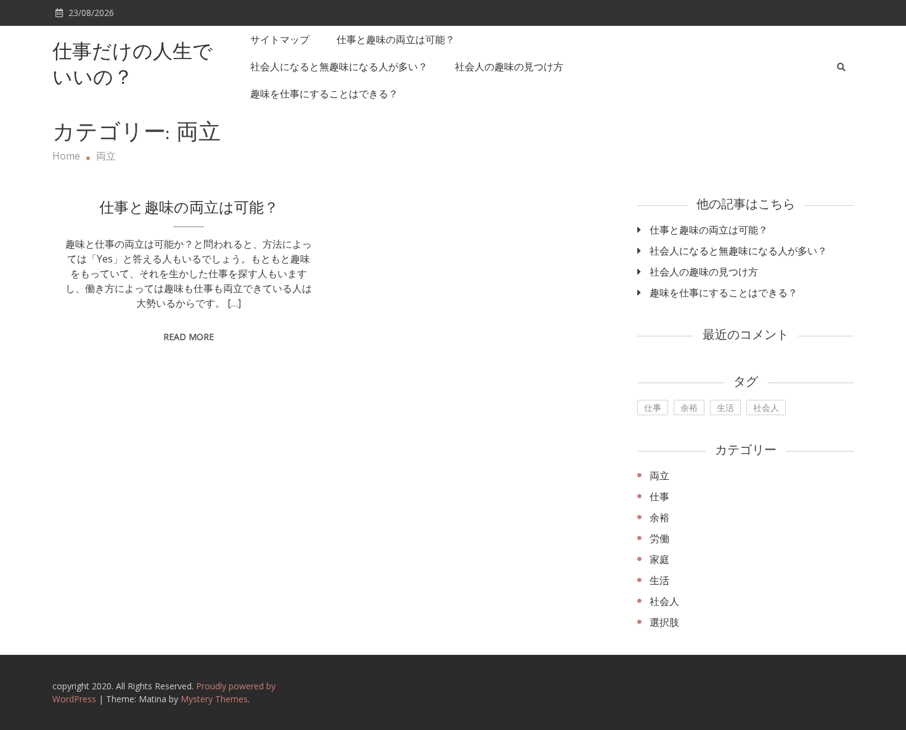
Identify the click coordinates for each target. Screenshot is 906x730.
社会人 (766, 407)
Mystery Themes (214, 699)
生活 (725, 407)
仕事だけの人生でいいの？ (132, 66)
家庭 (659, 559)
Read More (188, 337)
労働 (659, 538)
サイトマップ (279, 39)
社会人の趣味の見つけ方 (509, 66)
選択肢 (664, 622)
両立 (659, 475)
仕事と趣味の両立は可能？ (396, 39)
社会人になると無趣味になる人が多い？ (339, 66)
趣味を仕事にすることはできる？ (324, 93)
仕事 (652, 407)
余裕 (689, 407)
